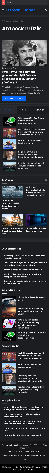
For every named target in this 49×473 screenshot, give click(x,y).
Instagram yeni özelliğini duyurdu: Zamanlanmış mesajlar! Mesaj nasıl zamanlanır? (29, 324)
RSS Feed (17, 445)
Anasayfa (7, 21)
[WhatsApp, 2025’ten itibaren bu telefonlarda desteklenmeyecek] (9, 121)
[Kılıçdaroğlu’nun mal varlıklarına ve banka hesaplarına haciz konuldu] (9, 155)
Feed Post (25, 448)
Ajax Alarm (27, 455)
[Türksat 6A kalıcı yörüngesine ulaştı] (9, 301)
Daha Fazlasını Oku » (14, 98)
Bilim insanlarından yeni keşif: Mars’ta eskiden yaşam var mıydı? (31, 311)
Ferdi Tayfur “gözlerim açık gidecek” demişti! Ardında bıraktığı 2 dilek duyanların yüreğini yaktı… (19, 77)
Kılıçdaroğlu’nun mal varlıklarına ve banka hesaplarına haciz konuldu (30, 154)
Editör (6, 68)
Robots (25, 445)
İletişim (15, 467)
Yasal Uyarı (32, 470)
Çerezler (36, 467)
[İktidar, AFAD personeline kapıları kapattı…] (9, 144)
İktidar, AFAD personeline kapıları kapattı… (30, 142)
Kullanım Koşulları (19, 470)
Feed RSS (33, 445)
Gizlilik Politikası (26, 467)
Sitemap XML (7, 445)
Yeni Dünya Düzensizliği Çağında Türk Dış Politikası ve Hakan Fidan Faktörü (35, 191)
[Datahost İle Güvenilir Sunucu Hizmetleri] (36, 220)
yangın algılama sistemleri (13, 455)
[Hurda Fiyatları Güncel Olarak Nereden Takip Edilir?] (12, 220)
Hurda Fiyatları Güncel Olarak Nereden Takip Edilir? (12, 231)
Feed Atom (43, 445)
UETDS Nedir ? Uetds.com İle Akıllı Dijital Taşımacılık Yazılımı (10, 204)
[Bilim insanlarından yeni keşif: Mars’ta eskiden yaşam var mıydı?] (9, 312)
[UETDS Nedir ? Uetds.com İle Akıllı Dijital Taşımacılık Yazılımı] (12, 192)
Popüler (8, 110)
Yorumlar (40, 110)
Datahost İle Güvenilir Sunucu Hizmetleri (36, 229)
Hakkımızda (6, 467)
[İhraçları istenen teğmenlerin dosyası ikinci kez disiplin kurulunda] (9, 166)
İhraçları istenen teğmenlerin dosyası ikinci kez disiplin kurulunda (31, 166)
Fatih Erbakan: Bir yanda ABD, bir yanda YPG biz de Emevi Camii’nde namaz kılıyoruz (31, 132)
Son (24, 110)
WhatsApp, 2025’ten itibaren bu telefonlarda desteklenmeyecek (31, 121)
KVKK (43, 467)
